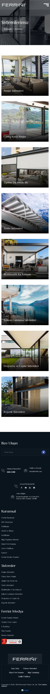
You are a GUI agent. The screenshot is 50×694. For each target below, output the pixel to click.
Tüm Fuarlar (6, 631)
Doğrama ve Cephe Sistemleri (21, 366)
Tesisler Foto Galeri (9, 622)
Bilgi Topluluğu (33, 672)
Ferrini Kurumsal (7, 518)
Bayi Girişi (15, 668)
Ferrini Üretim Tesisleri (10, 557)
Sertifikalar (5, 535)
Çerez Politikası (7, 548)
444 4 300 (11, 472)
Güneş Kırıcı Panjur (15, 136)
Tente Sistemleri (13, 228)
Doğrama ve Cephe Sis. (10, 598)
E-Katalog (5, 626)
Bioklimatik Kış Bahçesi (17, 274)
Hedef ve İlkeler (7, 531)
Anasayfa (8, 29)
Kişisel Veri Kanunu (8, 544)
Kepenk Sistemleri (8, 603)
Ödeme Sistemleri (30, 668)
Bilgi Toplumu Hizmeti (9, 540)
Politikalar (5, 526)
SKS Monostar (7, 522)
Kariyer (4, 553)
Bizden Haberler (7, 635)
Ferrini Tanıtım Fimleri (9, 618)
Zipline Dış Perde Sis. (16, 182)
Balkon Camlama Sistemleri (20, 320)
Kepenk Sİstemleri (14, 411)
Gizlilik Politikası (24, 676)
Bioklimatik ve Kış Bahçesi (11, 590)
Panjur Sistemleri (13, 90)
